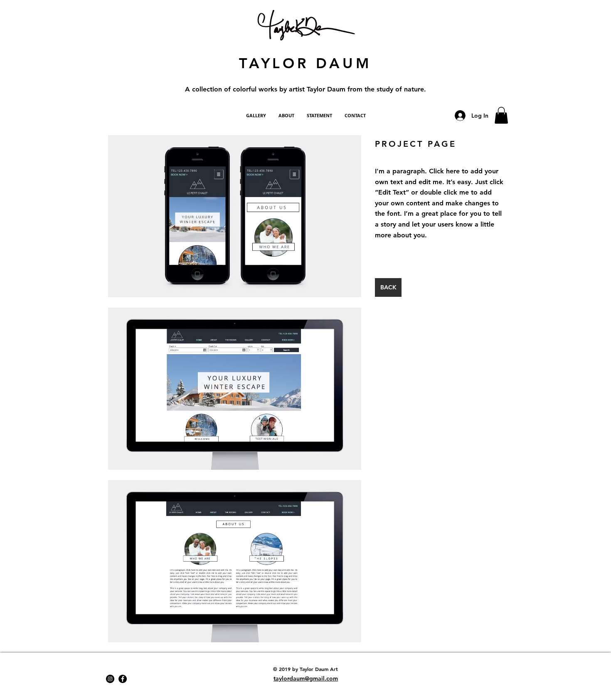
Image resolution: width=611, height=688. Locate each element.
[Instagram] (110, 679)
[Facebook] (122, 679)
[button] (501, 115)
